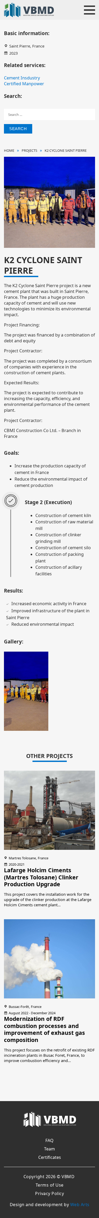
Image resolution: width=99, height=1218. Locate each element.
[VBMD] (49, 1120)
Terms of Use (50, 1185)
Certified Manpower (24, 84)
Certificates (49, 1157)
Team (49, 1149)
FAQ (49, 1140)
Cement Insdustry (22, 78)
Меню (89, 10)
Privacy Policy (49, 1193)
